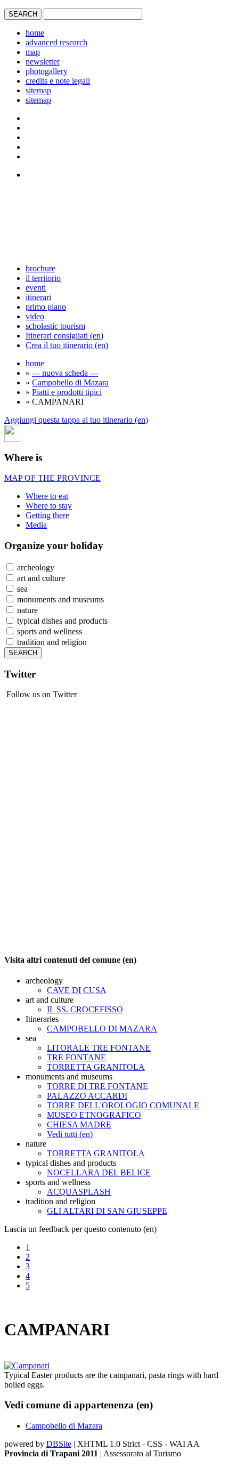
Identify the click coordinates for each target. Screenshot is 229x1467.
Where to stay (49, 505)
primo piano (46, 306)
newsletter (43, 61)
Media (36, 524)
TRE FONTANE (76, 1057)
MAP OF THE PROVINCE (52, 477)
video (35, 316)
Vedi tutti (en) (70, 1134)
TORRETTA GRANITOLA (96, 1066)
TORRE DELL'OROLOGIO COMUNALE (123, 1105)
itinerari (38, 297)
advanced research (56, 42)
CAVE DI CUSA (77, 990)
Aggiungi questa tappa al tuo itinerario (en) (76, 419)
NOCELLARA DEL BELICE (99, 1172)
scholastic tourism (55, 326)
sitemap (38, 90)
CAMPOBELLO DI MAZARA (102, 1028)
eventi (36, 287)
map (33, 52)
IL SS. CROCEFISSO (85, 1009)
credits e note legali (58, 80)
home (35, 32)
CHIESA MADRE (79, 1124)
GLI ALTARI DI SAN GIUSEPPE (107, 1210)
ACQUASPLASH (79, 1191)
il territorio (43, 278)
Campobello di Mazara (70, 382)
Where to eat (47, 496)
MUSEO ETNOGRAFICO (94, 1114)
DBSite (58, 1443)
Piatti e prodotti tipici (67, 392)
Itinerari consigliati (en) (64, 335)
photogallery (47, 71)
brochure (40, 268)
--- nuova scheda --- (65, 372)
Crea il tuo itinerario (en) (67, 345)
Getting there (47, 515)
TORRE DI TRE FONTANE (97, 1086)
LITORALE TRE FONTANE (99, 1047)
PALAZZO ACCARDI (87, 1095)
